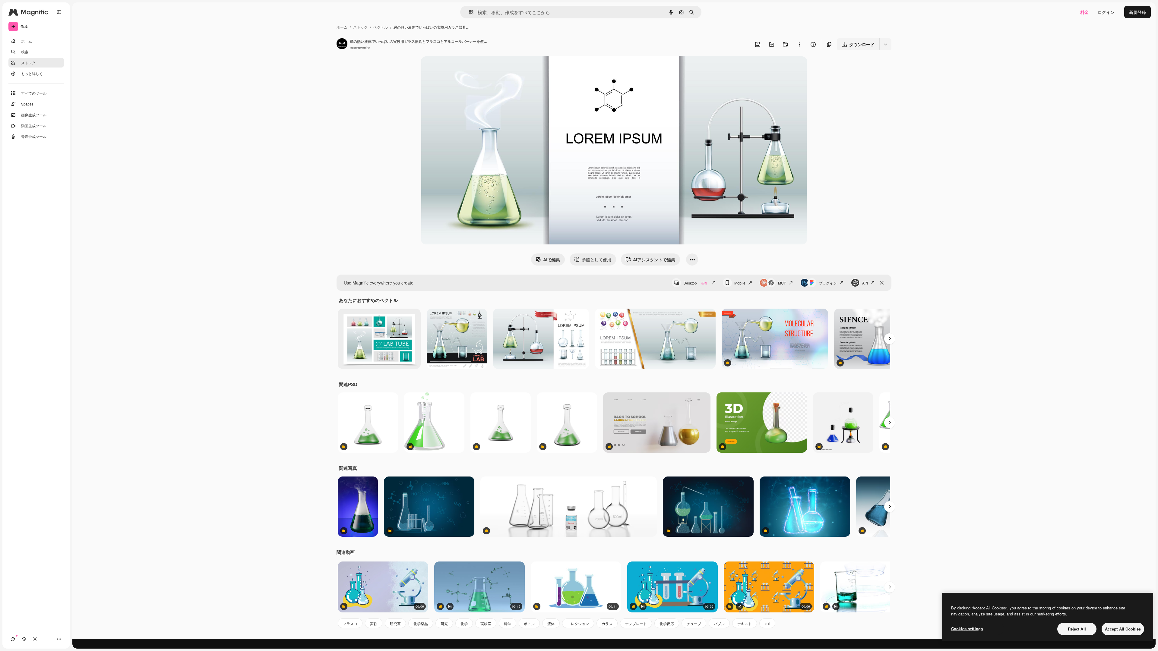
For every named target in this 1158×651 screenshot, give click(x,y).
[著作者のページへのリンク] (342, 44)
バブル (719, 623)
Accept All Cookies (1123, 629)
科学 (507, 623)
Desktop (695, 282)
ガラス (607, 623)
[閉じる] (881, 282)
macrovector (360, 47)
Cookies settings (967, 628)
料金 (1084, 12)
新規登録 (1137, 12)
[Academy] (24, 639)
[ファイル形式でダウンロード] (885, 44)
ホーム (342, 27)
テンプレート (636, 623)
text (767, 623)
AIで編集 (551, 259)
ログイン (1106, 12)
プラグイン (828, 282)
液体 (551, 623)
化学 (464, 623)
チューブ (694, 623)
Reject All (1077, 629)
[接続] (13, 639)
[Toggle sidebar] (59, 12)
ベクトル (380, 27)
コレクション (578, 623)
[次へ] (889, 339)
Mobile (739, 282)
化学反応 (667, 623)
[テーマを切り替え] (35, 639)
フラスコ (350, 623)
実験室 (485, 623)
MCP (782, 282)
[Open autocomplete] (468, 12)
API (865, 282)
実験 (373, 623)
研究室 (395, 623)
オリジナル (462, 68)
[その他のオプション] (799, 44)
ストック (360, 27)
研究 (444, 623)
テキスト (744, 623)
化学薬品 (420, 623)
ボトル (529, 623)
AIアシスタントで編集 (654, 259)
